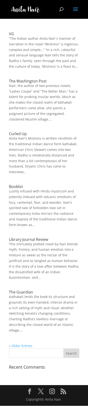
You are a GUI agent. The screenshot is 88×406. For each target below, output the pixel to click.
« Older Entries (20, 346)
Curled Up (18, 133)
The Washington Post (28, 81)
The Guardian (21, 292)
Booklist (16, 186)
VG (11, 33)
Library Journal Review (28, 239)
